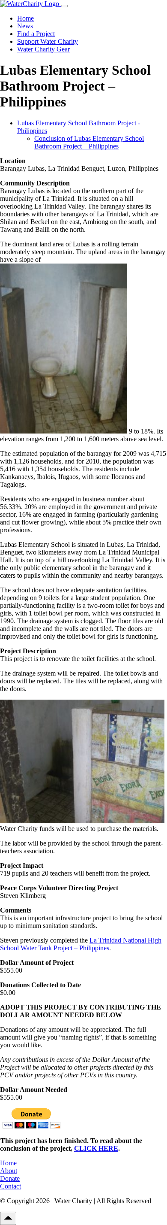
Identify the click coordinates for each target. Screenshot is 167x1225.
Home (25, 18)
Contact (10, 1186)
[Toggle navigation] (64, 6)
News (25, 26)
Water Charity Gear (43, 49)
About (8, 1170)
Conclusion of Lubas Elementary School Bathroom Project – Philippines (89, 142)
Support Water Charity (47, 41)
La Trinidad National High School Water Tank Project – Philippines (80, 944)
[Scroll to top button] (8, 1218)
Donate (10, 1178)
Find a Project (36, 33)
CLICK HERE (96, 1148)
